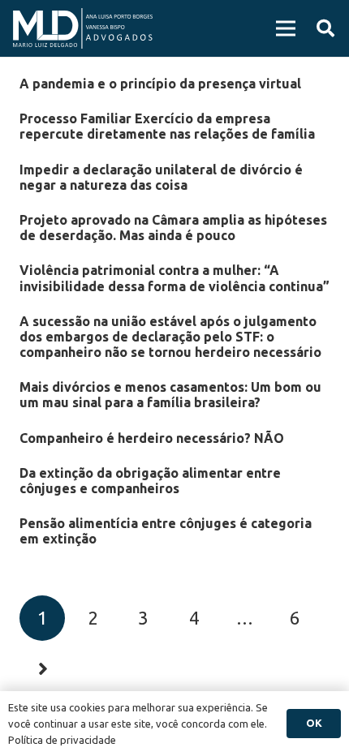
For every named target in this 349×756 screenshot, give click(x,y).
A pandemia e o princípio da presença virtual (160, 83)
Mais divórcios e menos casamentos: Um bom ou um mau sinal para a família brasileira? (170, 395)
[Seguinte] (42, 668)
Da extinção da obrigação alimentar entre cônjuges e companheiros (150, 481)
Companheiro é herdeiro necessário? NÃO (151, 438)
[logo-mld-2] (83, 28)
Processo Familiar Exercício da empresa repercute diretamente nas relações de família (167, 126)
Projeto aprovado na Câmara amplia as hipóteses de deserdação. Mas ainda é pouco (173, 228)
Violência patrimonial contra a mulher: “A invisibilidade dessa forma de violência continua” (174, 278)
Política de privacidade (62, 739)
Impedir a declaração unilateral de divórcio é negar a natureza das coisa (161, 177)
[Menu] (285, 28)
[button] (325, 28)
